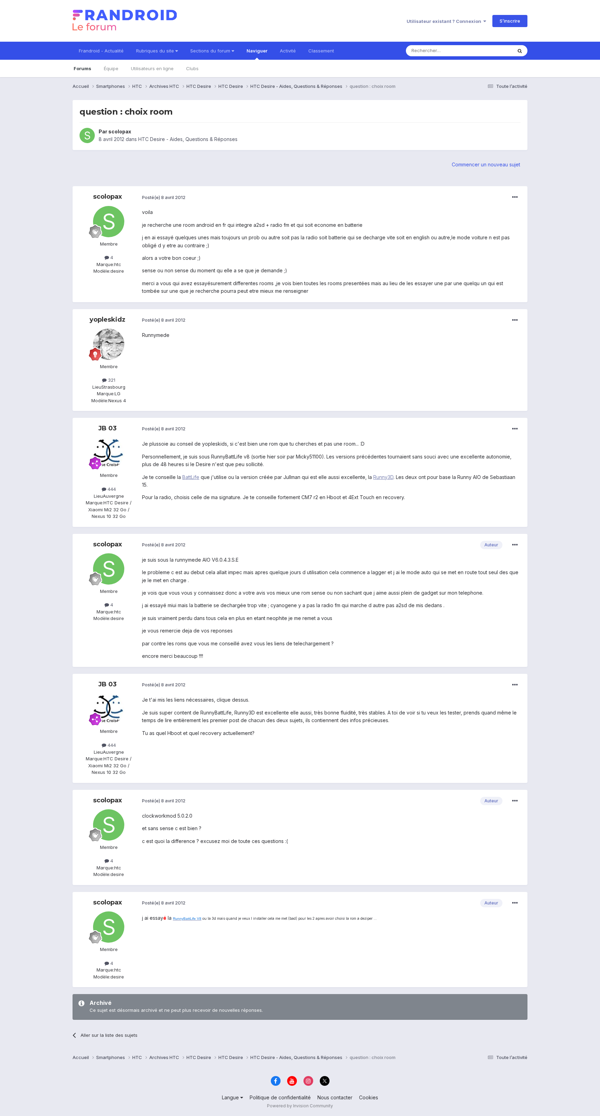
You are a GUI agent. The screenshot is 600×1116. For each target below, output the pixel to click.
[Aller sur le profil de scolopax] (87, 135)
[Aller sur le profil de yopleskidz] (108, 344)
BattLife (190, 477)
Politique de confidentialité (280, 1097)
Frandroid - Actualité (101, 50)
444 (111, 489)
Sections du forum (211, 50)
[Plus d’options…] (515, 197)
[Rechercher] (519, 50)
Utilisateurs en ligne (152, 68)
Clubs (192, 68)
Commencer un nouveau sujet (486, 164)
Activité (288, 50)
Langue (231, 1097)
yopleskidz (107, 319)
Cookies (368, 1097)
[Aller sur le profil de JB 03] (108, 453)
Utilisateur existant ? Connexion (445, 21)
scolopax (119, 131)
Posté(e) (163, 197)
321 (111, 380)
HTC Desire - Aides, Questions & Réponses (188, 139)
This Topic (492, 50)
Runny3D (383, 477)
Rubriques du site (155, 50)
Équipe (111, 68)
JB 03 (107, 428)
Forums (82, 68)
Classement (321, 50)
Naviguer (257, 50)
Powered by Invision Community (300, 1105)
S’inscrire (510, 21)
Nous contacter (334, 1097)
